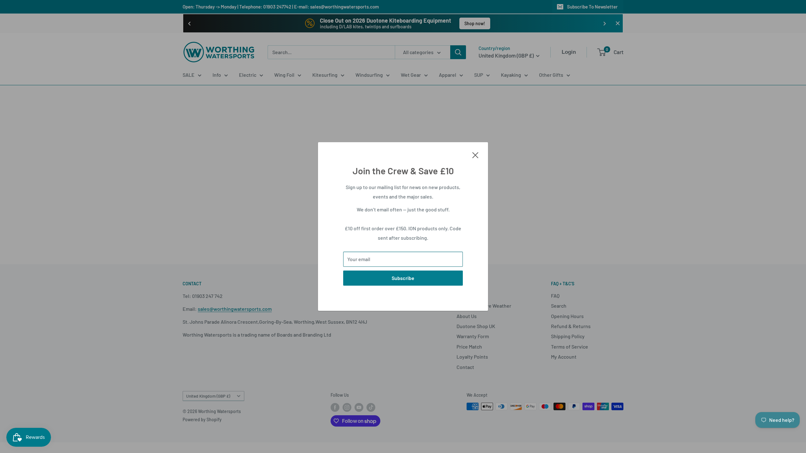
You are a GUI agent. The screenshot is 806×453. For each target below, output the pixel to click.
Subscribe (403, 278)
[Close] (475, 154)
